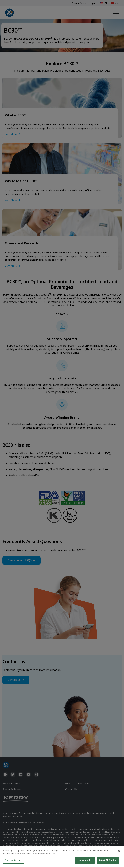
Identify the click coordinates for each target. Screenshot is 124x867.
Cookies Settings (13, 860)
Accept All (84, 860)
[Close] (118, 850)
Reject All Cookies (108, 860)
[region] (62, 856)
